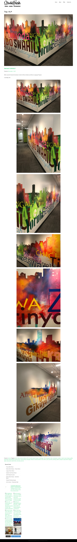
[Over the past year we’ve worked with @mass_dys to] (17, 497)
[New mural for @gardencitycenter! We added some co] (17, 522)
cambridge (41, 458)
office (45, 459)
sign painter (65, 459)
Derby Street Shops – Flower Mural (13, 468)
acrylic (16, 458)
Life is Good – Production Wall (12, 482)
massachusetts (38, 459)
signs (5, 460)
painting (54, 459)
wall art (22, 460)
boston (37, 458)
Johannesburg (23, 459)
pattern (57, 459)
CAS (45, 458)
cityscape (48, 458)
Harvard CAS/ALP (9, 68)
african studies (23, 458)
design (68, 458)
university (18, 460)
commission (55, 458)
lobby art (32, 459)
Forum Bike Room (9, 466)
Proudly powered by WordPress (32, 540)
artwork (33, 458)
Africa (19, 458)
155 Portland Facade (10, 474)
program (61, 459)
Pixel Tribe (46, 540)
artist (31, 458)
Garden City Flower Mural (11, 472)
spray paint (9, 460)
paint (47, 459)
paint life (50, 459)
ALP (27, 458)
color (51, 458)
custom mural (64, 458)
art (29, 458)
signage (70, 459)
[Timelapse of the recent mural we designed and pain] (17, 530)
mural (42, 459)
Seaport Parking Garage (11, 480)
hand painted (11, 459)
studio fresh (14, 460)
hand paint (6, 459)
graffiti (71, 458)
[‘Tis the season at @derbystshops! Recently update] (9, 522)
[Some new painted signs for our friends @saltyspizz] (9, 505)
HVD (19, 459)
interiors (9, 458)
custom (59, 458)
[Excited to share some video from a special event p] (9, 514)
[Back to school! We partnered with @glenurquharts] (9, 530)
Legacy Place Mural (10, 470)
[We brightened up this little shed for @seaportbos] (9, 497)
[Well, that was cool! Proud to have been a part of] (17, 514)
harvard (16, 459)
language (28, 459)
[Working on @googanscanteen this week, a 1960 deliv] (17, 505)
